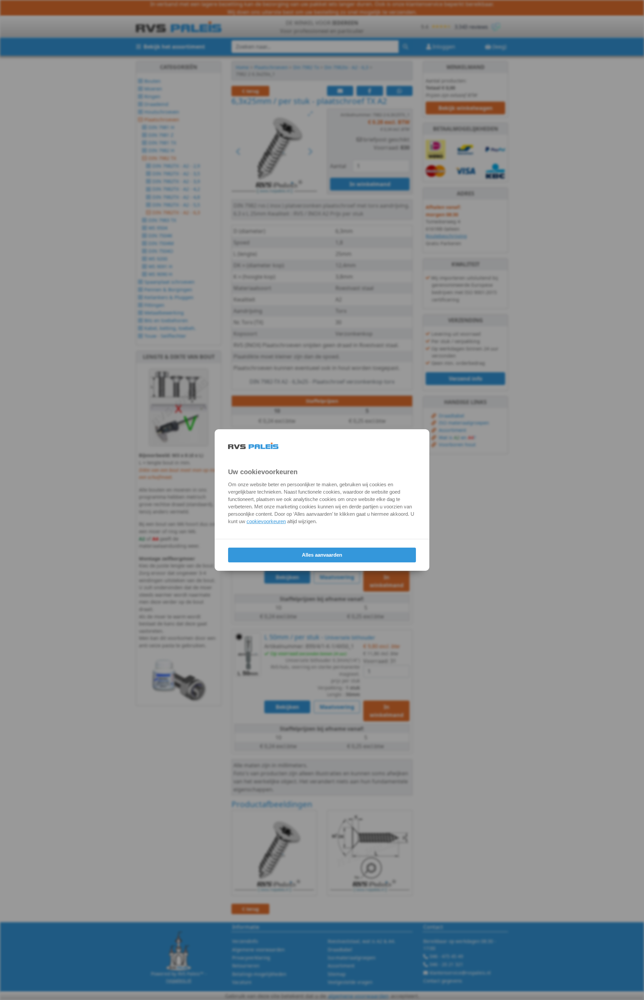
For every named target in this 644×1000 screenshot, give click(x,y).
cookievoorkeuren (266, 521)
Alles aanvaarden (322, 555)
